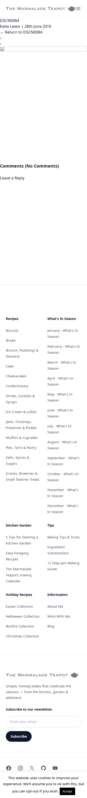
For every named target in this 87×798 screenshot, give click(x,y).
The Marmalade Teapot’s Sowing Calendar (19, 575)
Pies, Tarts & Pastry (21, 447)
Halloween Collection (23, 616)
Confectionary (17, 386)
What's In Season (61, 318)
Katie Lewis (10, 26)
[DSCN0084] (43, 104)
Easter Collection (19, 606)
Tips (50, 525)
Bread (10, 340)
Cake (10, 366)
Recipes (12, 318)
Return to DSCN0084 (21, 32)
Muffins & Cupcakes (22, 437)
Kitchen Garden (18, 525)
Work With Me (58, 616)
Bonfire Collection (20, 626)
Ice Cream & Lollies (21, 412)
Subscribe (19, 736)
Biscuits (12, 330)
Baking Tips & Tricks (63, 537)
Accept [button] (67, 791)
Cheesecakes (16, 376)
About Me (55, 606)
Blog (51, 626)
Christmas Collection (22, 636)
